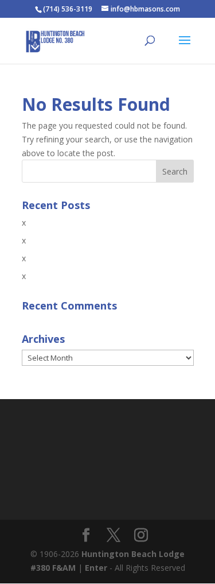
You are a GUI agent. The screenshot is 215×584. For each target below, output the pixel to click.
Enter (96, 567)
